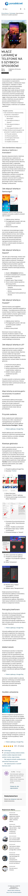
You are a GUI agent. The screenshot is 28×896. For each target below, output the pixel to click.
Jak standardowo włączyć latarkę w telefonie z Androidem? (13, 113)
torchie (9, 757)
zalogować (13, 799)
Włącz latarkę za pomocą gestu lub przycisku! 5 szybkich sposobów (14, 131)
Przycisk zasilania (12, 134)
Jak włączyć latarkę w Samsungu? (13, 117)
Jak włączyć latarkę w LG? (14, 128)
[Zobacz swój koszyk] (21, 9)
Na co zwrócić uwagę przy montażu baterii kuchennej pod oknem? (15, 839)
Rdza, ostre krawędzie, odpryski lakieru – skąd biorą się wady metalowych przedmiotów (15, 830)
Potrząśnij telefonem (13, 138)
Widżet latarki (11, 139)
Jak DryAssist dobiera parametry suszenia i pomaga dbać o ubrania (15, 848)
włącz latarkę (15, 757)
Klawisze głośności (12, 136)
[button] (25, 9)
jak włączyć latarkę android (12, 753)
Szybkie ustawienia (12, 141)
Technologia (12, 13)
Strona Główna (4, 13)
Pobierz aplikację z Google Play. (15, 429)
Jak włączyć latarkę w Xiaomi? (13, 121)
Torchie (14, 471)
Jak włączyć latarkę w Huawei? (13, 125)
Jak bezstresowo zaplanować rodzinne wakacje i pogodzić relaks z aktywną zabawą (14, 818)
